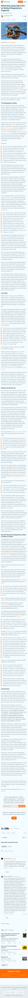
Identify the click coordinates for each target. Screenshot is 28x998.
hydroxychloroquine (6, 367)
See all (3, 965)
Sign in (25, 1)
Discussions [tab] (11, 930)
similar (2, 353)
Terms (20, 987)
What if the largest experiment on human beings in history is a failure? (10, 935)
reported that (4, 210)
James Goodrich (7, 876)
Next (24, 837)
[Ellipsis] (26, 858)
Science (24, 474)
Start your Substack (10, 992)
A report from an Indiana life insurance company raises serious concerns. (9, 939)
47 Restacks (17, 828)
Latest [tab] (6, 930)
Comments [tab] (4, 846)
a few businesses (9, 128)
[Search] (25, 930)
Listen (25, 16)
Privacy (16, 987)
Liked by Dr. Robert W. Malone (10, 859)
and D (3, 369)
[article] (14, 938)
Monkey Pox (4, 957)
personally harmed (5, 69)
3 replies (7, 872)
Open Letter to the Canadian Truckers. (9, 946)
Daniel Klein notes (11, 631)
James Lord (6, 858)
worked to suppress (5, 323)
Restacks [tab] (10, 846)
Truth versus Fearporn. (6, 958)
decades (19, 86)
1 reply (6, 917)
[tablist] (6, 846)
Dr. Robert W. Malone (8, 15)
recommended (23, 580)
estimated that (4, 605)
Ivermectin (14, 367)
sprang (13, 124)
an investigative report (15, 474)
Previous (5, 837)
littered (20, 352)
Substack (8, 995)
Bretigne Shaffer (12, 42)
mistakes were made (6, 555)
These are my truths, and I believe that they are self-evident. (10, 950)
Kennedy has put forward (17, 432)
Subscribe (20, 1)
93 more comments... (5, 923)
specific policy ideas (17, 90)
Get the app (20, 992)
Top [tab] (2, 930)
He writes (18, 616)
